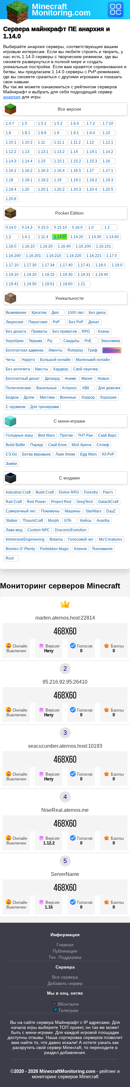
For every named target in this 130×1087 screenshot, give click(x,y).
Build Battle (15, 445)
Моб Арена (82, 445)
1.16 (106, 161)
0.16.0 (77, 227)
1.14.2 (108, 152)
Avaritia (103, 520)
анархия (12, 96)
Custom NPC (38, 530)
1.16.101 (103, 246)
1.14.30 (94, 237)
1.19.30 (66, 274)
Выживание (16, 312)
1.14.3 (11, 161)
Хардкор (60, 369)
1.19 (58, 180)
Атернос (69, 388)
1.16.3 (43, 170)
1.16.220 (73, 256)
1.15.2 (75, 161)
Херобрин (15, 341)
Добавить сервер (65, 983)
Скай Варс (107, 435)
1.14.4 (27, 161)
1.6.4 (74, 123)
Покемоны (50, 511)
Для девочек (109, 388)
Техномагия (102, 549)
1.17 (90, 170)
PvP (56, 322)
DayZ (110, 511)
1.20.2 (59, 189)
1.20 (25, 189)
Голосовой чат (81, 539)
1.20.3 (75, 189)
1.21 (81, 284)
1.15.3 (91, 161)
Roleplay (75, 350)
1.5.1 (42, 123)
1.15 (41, 161)
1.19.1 (75, 180)
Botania (56, 539)
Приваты (39, 331)
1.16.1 (11, 170)
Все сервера (65, 977)
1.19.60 (66, 284)
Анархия (112, 350)
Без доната (16, 331)
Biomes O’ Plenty (20, 549)
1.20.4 (91, 189)
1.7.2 (90, 123)
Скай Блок (57, 445)
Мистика (47, 397)
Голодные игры (19, 435)
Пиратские (38, 322)
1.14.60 (112, 237)
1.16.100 (83, 246)
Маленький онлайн (93, 360)
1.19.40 (101, 274)
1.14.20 (76, 237)
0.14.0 (11, 227)
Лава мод (14, 530)
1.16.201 (33, 256)
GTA (67, 520)
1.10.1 (11, 142)
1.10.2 (27, 142)
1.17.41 (84, 265)
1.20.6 (11, 199)
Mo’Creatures (110, 539)
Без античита (18, 369)
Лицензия (14, 322)
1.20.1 (43, 189)
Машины (72, 511)
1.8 (8, 133)
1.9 (56, 133)
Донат (93, 322)
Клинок (80, 549)
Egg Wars (88, 454)
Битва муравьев (36, 454)
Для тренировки (44, 407)
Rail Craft (14, 502)
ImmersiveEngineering (25, 539)
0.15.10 (60, 227)
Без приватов (64, 331)
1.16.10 (28, 246)
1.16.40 (64, 246)
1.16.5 (75, 170)
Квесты (41, 369)
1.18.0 (100, 265)
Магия (86, 378)
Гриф (93, 350)
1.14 (74, 152)
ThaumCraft (33, 520)
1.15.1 (59, 161)
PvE (88, 341)
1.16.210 (53, 256)
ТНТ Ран (85, 435)
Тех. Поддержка (65, 957)
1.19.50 (30, 284)
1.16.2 (27, 170)
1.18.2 (43, 180)
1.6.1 (26, 237)
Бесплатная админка (25, 350)
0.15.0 (43, 227)
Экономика (110, 341)
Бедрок (12, 397)
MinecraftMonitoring (61, 9)
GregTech (84, 502)
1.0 (91, 227)
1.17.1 (108, 170)
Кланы (103, 331)
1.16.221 (94, 256)
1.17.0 (111, 256)
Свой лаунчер (85, 369)
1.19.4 (11, 189)
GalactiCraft (108, 502)
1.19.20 (30, 274)
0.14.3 (27, 227)
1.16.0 (11, 246)
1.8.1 (26, 133)
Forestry (91, 492)
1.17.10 (12, 265)
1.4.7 (10, 123)
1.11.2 (75, 142)
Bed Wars (46, 435)
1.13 (25, 152)
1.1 (107, 227)
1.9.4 (90, 133)
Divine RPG (69, 492)
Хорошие (108, 397)
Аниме (70, 378)
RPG (86, 331)
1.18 (9, 180)
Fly (49, 341)
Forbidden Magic (54, 549)
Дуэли (29, 397)
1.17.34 (48, 265)
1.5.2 (58, 123)
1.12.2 (11, 152)
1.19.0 (117, 265)
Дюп (55, 312)
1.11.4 (43, 237)
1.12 (90, 142)
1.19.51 (48, 284)
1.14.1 (91, 152)
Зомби (11, 464)
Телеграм (67, 1010)
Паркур (36, 445)
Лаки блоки (65, 454)
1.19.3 (108, 180)
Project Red (61, 502)
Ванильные (46, 388)
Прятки (66, 435)
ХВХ (85, 388)
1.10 (106, 133)
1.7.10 (108, 123)
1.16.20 (46, 246)
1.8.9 (42, 133)
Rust (10, 558)
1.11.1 (59, 142)
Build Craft (45, 492)
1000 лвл (76, 312)
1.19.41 (12, 284)
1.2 (8, 237)
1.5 (24, 123)
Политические (18, 388)
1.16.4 (59, 170)
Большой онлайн (55, 360)
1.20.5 (108, 189)
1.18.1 (27, 180)
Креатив (39, 312)
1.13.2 (59, 152)
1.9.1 (74, 133)
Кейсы (86, 520)
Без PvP (76, 322)
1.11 (41, 142)
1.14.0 (59, 237)
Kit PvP (108, 454)
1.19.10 (12, 274)
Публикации (65, 950)
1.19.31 (84, 274)
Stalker (12, 520)
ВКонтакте (67, 1004)
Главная (65, 944)
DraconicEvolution (70, 530)
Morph (53, 520)
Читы (10, 360)
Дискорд (52, 378)
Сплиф (103, 445)
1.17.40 (66, 265)
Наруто (28, 360)
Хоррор (88, 397)
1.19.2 (91, 180)
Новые (103, 378)
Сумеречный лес (21, 511)
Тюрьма (35, 341)
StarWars (93, 511)
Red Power (36, 502)
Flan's (108, 492)
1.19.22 (48, 274)
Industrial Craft (18, 492)
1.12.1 (108, 142)
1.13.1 (43, 152)
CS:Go (11, 454)
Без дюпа (97, 312)
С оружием (15, 407)
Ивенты (55, 350)
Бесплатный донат (23, 378)
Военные (68, 397)
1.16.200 (13, 256)
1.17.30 (30, 265)
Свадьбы (71, 341)
